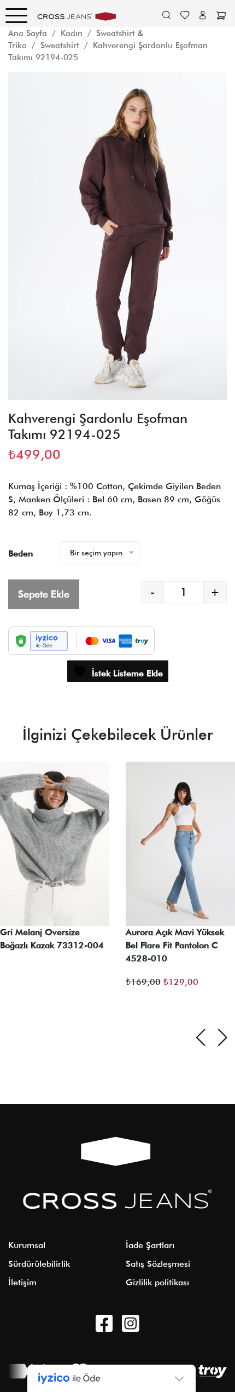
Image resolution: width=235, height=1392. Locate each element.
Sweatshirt (59, 45)
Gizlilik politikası (157, 1282)
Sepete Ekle (43, 594)
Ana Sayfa (27, 33)
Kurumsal (26, 1245)
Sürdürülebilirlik (39, 1263)
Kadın (72, 33)
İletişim (22, 1282)
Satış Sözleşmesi (158, 1263)
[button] (21, 219)
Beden (20, 553)
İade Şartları (150, 1245)
